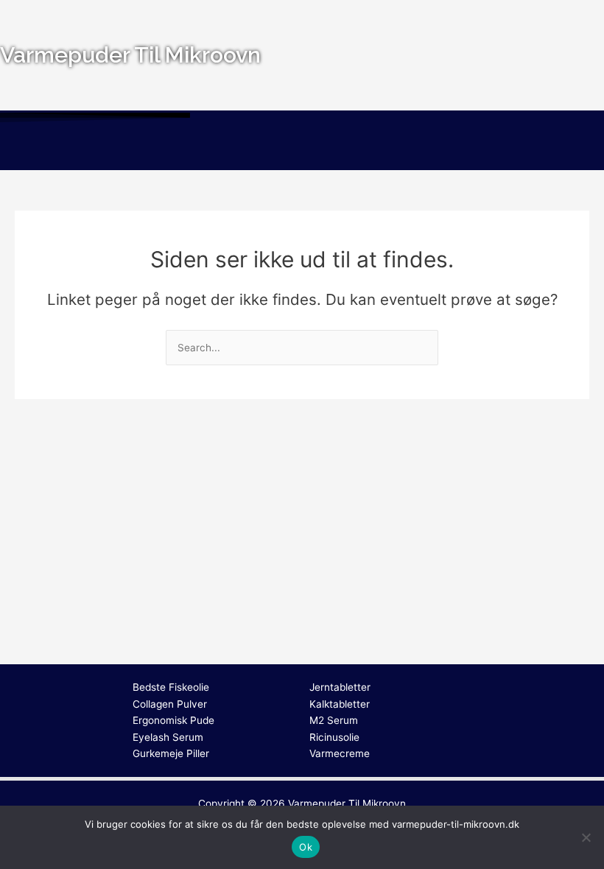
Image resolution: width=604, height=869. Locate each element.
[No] (585, 837)
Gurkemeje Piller (171, 753)
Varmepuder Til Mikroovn (347, 803)
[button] (302, 149)
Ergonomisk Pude (173, 720)
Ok (305, 847)
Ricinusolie (334, 737)
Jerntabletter (340, 687)
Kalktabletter (339, 704)
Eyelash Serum (168, 737)
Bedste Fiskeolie (171, 687)
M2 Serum (333, 720)
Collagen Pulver (170, 704)
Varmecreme (339, 753)
